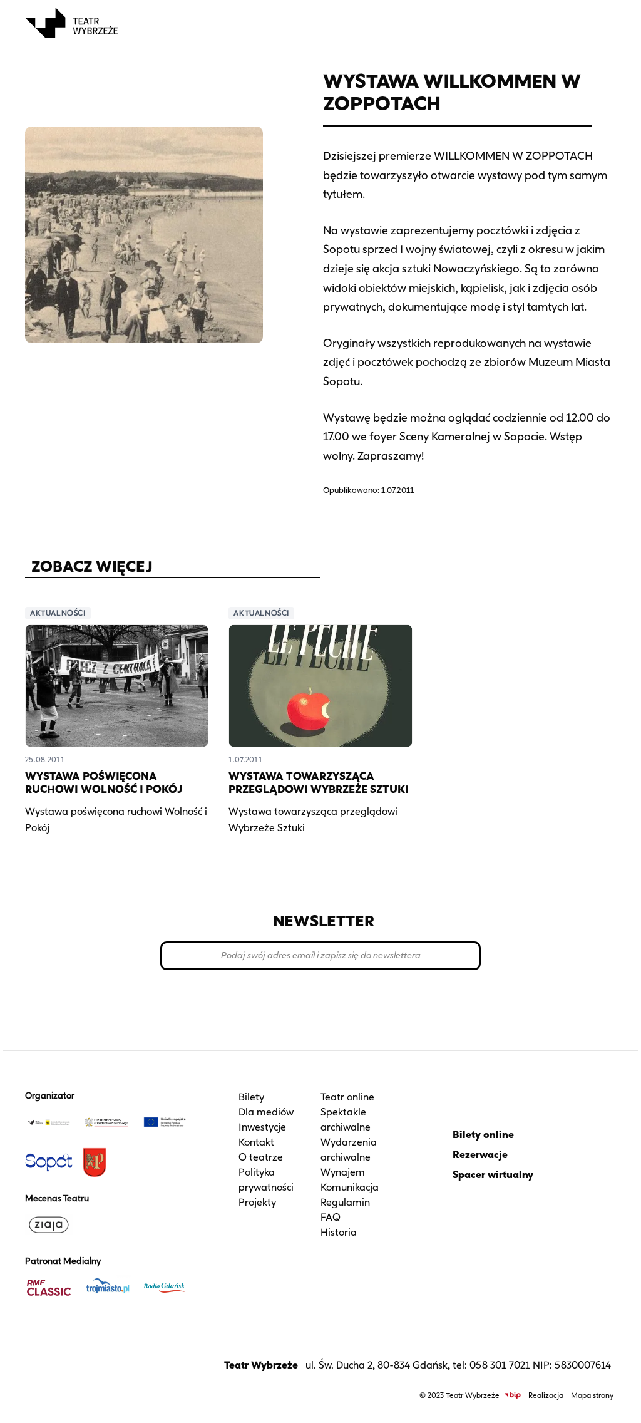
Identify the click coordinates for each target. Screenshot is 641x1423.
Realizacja (545, 1395)
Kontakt (256, 1142)
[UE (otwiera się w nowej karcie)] (164, 1122)
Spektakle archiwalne (345, 1119)
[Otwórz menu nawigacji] (602, 22)
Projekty (257, 1202)
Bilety (251, 1097)
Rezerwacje (480, 1155)
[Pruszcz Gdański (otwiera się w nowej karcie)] (106, 1162)
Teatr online (347, 1097)
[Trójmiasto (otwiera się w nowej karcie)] (106, 1288)
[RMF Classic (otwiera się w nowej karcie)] (49, 1288)
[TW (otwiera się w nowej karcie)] (49, 1122)
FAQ (330, 1217)
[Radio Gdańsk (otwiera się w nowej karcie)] (164, 1288)
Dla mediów (266, 1112)
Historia (338, 1232)
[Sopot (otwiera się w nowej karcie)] (49, 1162)
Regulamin (345, 1202)
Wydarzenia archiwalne (348, 1149)
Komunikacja (349, 1187)
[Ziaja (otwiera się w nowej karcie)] (49, 1225)
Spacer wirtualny (493, 1175)
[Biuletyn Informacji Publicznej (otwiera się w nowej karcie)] (512, 1395)
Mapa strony (592, 1395)
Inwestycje (262, 1127)
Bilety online (483, 1135)
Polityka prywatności (266, 1179)
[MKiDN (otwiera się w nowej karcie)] (106, 1122)
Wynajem (342, 1172)
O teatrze (260, 1157)
